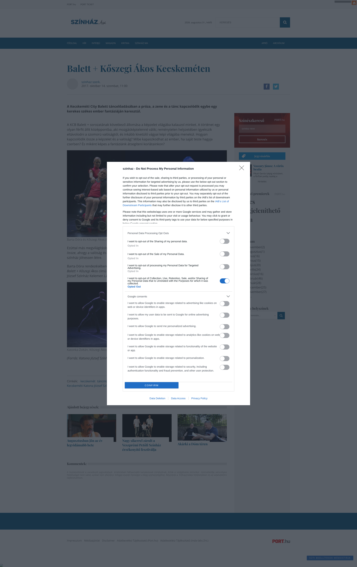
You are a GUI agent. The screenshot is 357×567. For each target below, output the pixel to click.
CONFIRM (152, 385)
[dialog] (178, 283)
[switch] (224, 241)
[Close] (242, 169)
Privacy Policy (199, 398)
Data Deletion (157, 398)
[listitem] (178, 233)
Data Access (178, 398)
